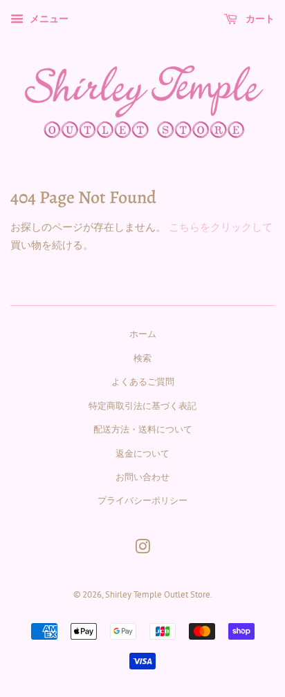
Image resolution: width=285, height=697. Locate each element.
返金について (142, 453)
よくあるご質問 (142, 382)
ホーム (142, 334)
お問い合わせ (142, 477)
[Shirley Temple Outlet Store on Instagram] (142, 549)
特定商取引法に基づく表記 (142, 406)
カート (259, 18)
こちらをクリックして (221, 226)
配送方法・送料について (142, 429)
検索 (142, 358)
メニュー (47, 18)
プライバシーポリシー (142, 500)
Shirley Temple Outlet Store (157, 594)
